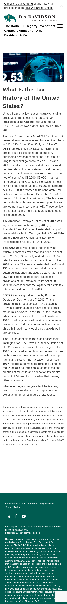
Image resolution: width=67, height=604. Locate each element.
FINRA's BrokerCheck (39, 7)
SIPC (23, 545)
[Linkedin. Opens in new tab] (8, 516)
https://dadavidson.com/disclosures (22, 533)
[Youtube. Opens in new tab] (24, 516)
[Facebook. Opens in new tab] (16, 516)
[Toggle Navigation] (60, 26)
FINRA (17, 545)
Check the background (18, 3)
